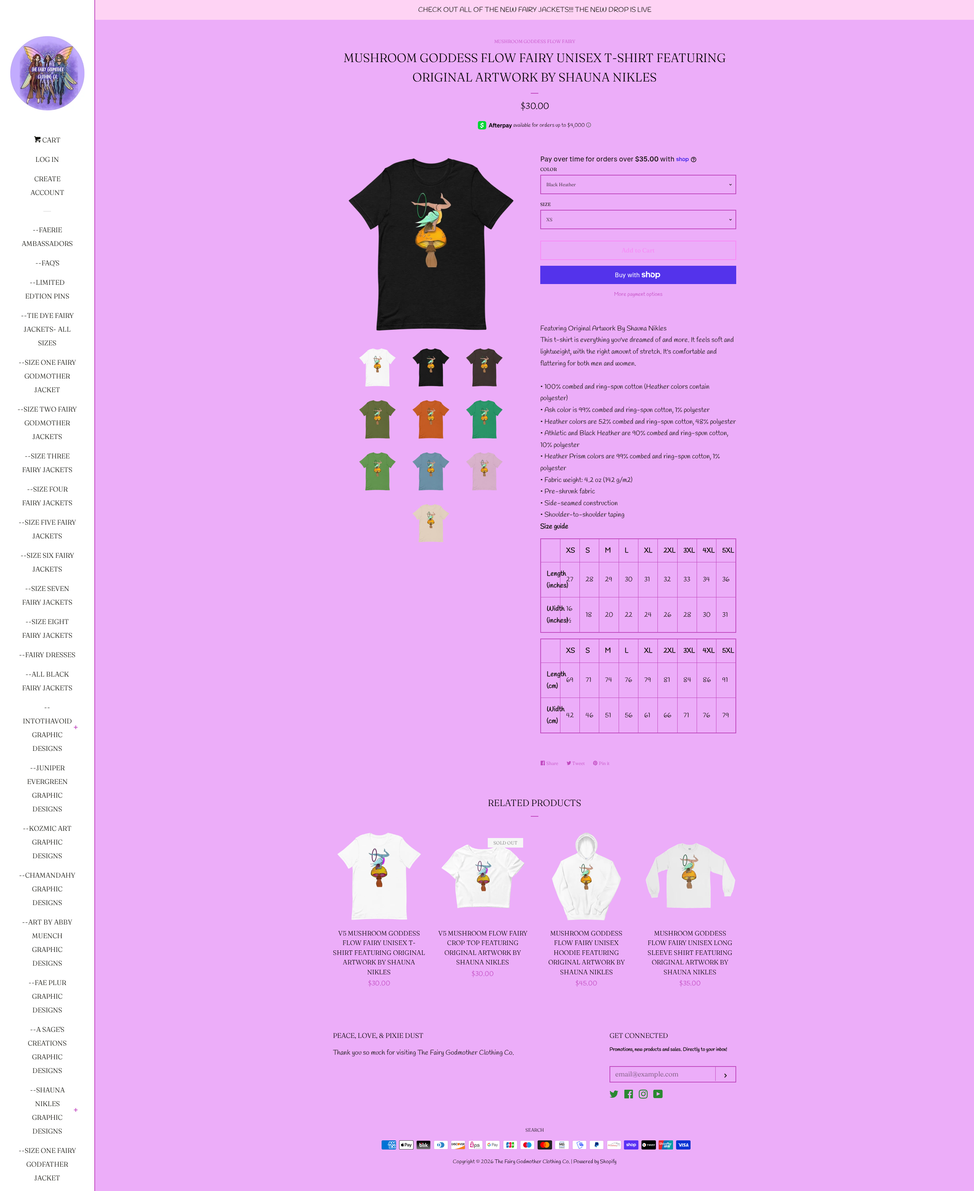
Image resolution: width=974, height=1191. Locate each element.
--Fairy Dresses (47, 654)
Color (548, 169)
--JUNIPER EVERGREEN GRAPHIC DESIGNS (47, 788)
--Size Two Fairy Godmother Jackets (47, 423)
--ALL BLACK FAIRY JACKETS (47, 681)
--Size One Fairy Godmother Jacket (47, 376)
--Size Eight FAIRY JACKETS (47, 628)
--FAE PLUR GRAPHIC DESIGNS (47, 996)
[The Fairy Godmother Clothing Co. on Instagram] (643, 1095)
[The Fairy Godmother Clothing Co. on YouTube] (658, 1095)
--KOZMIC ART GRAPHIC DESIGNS (47, 842)
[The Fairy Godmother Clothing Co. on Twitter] (614, 1095)
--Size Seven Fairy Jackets (47, 595)
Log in (47, 159)
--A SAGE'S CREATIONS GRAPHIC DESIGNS (47, 1050)
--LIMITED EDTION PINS (47, 289)
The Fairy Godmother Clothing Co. (533, 1161)
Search (534, 1130)
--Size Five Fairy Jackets (47, 529)
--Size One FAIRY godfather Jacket (47, 1164)
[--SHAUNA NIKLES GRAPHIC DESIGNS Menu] (76, 1110)
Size (545, 204)
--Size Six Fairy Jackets (47, 562)
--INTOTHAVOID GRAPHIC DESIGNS (47, 728)
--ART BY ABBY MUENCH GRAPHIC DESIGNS (47, 942)
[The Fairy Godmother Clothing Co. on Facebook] (628, 1095)
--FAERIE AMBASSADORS (47, 236)
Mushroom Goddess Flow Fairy (534, 41)
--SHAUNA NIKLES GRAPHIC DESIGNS (47, 1110)
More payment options (638, 294)
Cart (50, 140)
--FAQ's (47, 263)
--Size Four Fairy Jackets (47, 496)
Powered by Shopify (594, 1161)
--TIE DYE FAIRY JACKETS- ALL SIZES (47, 329)
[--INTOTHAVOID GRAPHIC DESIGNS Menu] (76, 728)
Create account (47, 185)
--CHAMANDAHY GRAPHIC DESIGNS (47, 889)
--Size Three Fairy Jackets (47, 463)
